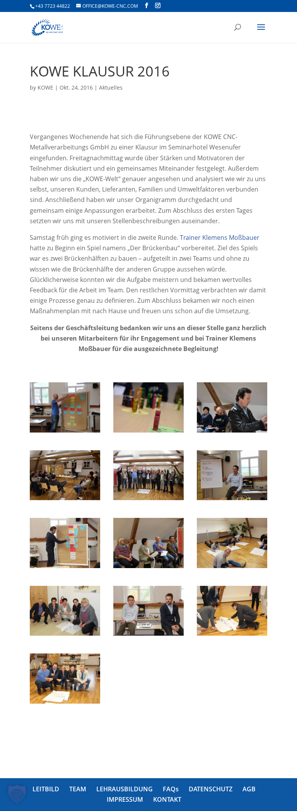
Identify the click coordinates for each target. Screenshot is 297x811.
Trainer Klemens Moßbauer (219, 237)
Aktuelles (111, 87)
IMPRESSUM (125, 799)
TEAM (77, 789)
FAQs (171, 789)
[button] (17, 794)
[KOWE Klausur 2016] (65, 432)
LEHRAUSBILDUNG (124, 789)
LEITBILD (45, 789)
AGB (249, 789)
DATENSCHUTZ (210, 789)
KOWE (45, 87)
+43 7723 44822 (52, 6)
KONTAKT (167, 799)
